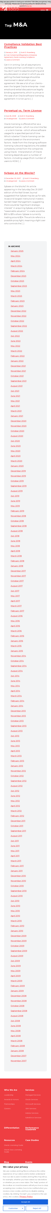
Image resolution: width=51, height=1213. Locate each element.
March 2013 (16, 756)
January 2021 (17, 416)
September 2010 (19, 891)
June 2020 (16, 446)
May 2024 (15, 256)
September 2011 (18, 831)
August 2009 (17, 956)
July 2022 (15, 336)
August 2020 (17, 436)
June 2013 (15, 741)
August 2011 (16, 836)
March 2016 (16, 631)
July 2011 (15, 841)
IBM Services (30, 1108)
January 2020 (17, 466)
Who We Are (10, 1090)
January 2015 (17, 651)
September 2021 (18, 381)
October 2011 (17, 826)
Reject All (37, 1208)
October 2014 (17, 661)
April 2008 (16, 1036)
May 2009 (15, 971)
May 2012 (15, 801)
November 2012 (18, 771)
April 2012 (15, 806)
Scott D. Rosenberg (28, 52)
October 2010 (17, 886)
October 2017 (17, 581)
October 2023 (17, 281)
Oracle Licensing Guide (13, 1145)
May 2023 (15, 291)
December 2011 (18, 821)
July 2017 (15, 591)
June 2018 (15, 541)
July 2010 (15, 901)
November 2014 (18, 656)
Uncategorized (11, 118)
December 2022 (18, 311)
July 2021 (15, 391)
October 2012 (17, 776)
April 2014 (15, 691)
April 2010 (15, 916)
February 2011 (17, 866)
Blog (6, 1162)
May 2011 (15, 851)
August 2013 (17, 731)
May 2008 (15, 1031)
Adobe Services (31, 1113)
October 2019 (17, 481)
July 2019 (15, 496)
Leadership (8, 1095)
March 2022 (16, 351)
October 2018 (17, 521)
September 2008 (19, 1011)
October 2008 (17, 1006)
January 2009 (17, 991)
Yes (28, 6)
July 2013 (15, 736)
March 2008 (16, 1041)
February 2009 (18, 986)
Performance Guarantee (32, 1128)
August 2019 (17, 491)
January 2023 (17, 306)
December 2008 (18, 996)
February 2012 (17, 816)
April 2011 (15, 856)
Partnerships (9, 1104)
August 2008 (17, 1016)
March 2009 (16, 981)
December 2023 (18, 276)
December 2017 (18, 571)
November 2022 (18, 316)
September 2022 (19, 326)
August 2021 (17, 386)
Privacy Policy (26, 1197)
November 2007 (18, 1061)
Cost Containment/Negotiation (17, 55)
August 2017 (17, 586)
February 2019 (17, 511)
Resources (9, 1140)
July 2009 (15, 961)
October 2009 (17, 946)
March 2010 (16, 921)
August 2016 (17, 616)
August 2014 (17, 671)
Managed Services (33, 1095)
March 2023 (16, 296)
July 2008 (15, 1021)
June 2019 (15, 501)
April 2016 (15, 626)
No (31, 6)
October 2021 (17, 376)
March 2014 (16, 696)
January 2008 (17, 1051)
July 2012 (15, 791)
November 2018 (18, 516)
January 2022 (17, 361)
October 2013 (17, 721)
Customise (13, 1208)
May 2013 (15, 746)
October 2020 (17, 431)
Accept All (25, 1202)
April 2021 (15, 406)
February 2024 (18, 271)
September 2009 (19, 951)
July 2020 (15, 441)
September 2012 (18, 781)
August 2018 (17, 531)
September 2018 (19, 526)
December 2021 (18, 366)
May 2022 (15, 346)
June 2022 (16, 341)
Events (28, 1162)
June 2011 (15, 846)
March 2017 (16, 606)
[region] (25, 1188)
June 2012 (15, 796)
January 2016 (17, 641)
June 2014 (15, 681)
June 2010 (15, 906)
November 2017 (18, 576)
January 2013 (17, 766)
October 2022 (17, 321)
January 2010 (17, 931)
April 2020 (16, 456)
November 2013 (18, 716)
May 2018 (15, 546)
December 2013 (18, 711)
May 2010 (15, 911)
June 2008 (16, 1026)
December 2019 (18, 471)
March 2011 (16, 861)
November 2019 (18, 476)
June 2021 (15, 396)
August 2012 (17, 786)
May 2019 (15, 506)
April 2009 (16, 976)
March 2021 (16, 411)
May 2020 (15, 451)
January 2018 (17, 566)
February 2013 (17, 761)
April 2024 (16, 261)
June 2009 (16, 966)
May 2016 (15, 621)
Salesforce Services (33, 1117)
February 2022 (18, 356)
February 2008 (18, 1046)
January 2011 (17, 871)
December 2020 (18, 421)
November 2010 (18, 881)
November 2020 (18, 426)
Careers (7, 1108)
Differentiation (11, 1128)
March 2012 (16, 811)
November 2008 (19, 1001)
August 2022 (17, 331)
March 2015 (16, 646)
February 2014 (17, 701)
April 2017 (15, 601)
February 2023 (18, 301)
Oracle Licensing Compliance (24, 57)
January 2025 (17, 251)
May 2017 (15, 596)
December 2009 (18, 936)
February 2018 (17, 561)
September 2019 (18, 486)
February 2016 (17, 636)
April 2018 (15, 551)
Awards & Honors (11, 1099)
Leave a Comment (13, 60)
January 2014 (17, 706)
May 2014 (15, 686)
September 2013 (18, 726)
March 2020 (16, 461)
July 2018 (15, 536)
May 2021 (15, 401)
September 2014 (19, 666)
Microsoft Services (32, 1104)
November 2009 (18, 941)
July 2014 (15, 676)
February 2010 (17, 926)
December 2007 (18, 1056)
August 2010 (17, 896)
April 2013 (15, 751)
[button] (43, 10)
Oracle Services (31, 1099)
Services (29, 1090)
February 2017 (17, 611)
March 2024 (16, 266)
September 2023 (19, 286)
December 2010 (18, 876)
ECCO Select (10, 10)
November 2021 (18, 371)
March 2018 (16, 556)
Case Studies (32, 1140)
